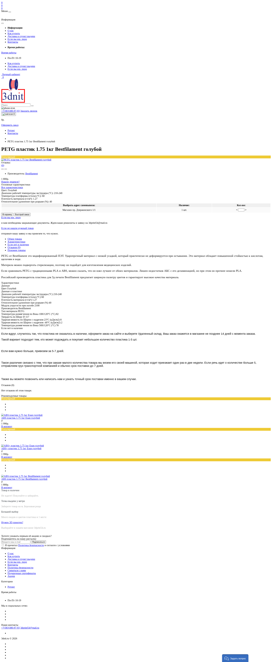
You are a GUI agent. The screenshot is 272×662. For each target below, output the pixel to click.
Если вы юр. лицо (17, 39)
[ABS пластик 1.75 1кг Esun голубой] (21, 415)
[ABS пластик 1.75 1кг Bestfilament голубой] (25, 476)
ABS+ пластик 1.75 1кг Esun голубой (21, 448)
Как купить (14, 33)
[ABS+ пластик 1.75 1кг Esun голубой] (22, 445)
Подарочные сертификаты (22, 573)
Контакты (13, 42)
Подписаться (38, 542)
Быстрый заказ (22, 214)
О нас (11, 30)
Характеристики (16, 241)
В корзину (7, 214)
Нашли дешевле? (10, 181)
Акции (11, 576)
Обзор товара (15, 239)
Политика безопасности (31, 545)
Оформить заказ (9, 125)
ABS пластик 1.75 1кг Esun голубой (20, 418)
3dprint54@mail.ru (29, 627)
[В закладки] (2, 169)
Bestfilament (31, 173)
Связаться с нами (17, 570)
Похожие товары (17, 250)
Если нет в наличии (18, 244)
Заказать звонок (28, 111)
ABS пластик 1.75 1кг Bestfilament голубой (24, 479)
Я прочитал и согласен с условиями (37, 545)
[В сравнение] (5, 169)
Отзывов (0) (14, 247)
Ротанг (11, 130)
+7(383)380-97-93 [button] (10, 627)
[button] (8, 52)
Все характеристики (12, 187)
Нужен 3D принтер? (12, 522)
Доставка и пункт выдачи (21, 36)
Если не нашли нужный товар (17, 228)
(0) (2, 165)
